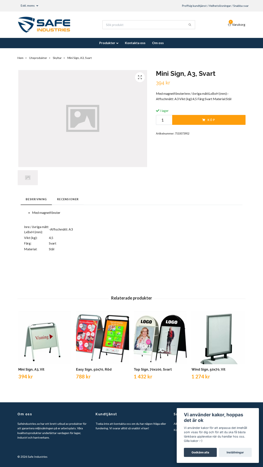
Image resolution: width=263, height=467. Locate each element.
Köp (212, 120)
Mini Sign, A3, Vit (31, 369)
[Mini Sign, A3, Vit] (44, 337)
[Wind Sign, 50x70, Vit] (218, 337)
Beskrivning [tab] (36, 199)
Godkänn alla (200, 452)
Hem (20, 58)
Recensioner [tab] (68, 199)
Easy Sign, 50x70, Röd (94, 369)
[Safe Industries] (44, 24)
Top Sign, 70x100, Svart (153, 369)
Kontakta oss (135, 43)
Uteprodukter (38, 58)
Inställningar (235, 452)
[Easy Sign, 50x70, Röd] (102, 337)
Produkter (107, 43)
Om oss (158, 43)
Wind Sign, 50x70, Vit (208, 369)
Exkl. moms (28, 5)
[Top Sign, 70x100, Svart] (160, 337)
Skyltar (57, 58)
